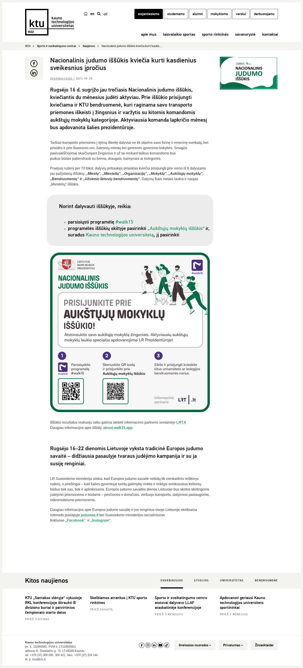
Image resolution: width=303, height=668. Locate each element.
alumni (198, 14)
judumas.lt (89, 515)
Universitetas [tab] (232, 580)
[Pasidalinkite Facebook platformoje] (33, 63)
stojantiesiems (148, 14)
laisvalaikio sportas (179, 34)
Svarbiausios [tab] (172, 580)
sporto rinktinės (215, 34)
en (92, 13)
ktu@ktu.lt (39, 659)
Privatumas (231, 645)
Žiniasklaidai (264, 645)
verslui (241, 14)
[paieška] (99, 14)
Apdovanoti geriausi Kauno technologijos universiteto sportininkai (242, 602)
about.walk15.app (118, 428)
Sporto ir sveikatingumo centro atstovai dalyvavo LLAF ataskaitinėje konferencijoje (181, 602)
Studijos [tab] (201, 580)
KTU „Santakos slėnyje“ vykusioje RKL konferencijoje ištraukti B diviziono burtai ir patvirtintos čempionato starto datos (53, 605)
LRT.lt (181, 422)
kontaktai (270, 34)
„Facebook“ (75, 520)
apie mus (148, 34)
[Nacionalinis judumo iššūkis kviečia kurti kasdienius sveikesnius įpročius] (249, 73)
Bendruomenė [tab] (266, 580)
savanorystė (245, 34)
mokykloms (219, 14)
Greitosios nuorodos (193, 645)
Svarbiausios (62, 78)
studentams (176, 14)
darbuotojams (264, 14)
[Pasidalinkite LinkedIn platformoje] (33, 72)
